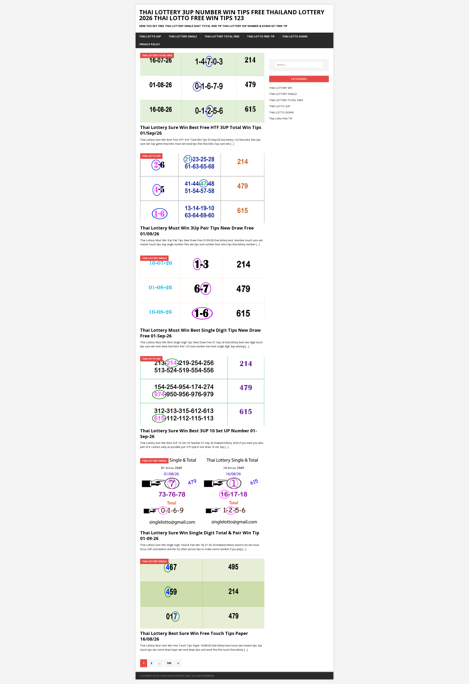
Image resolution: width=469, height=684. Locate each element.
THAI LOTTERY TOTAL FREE (221, 36)
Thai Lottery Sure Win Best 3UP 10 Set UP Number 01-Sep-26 (198, 433)
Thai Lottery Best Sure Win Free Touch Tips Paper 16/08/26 (194, 636)
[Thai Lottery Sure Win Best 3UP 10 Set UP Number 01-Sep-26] (202, 391)
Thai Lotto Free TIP (261, 36)
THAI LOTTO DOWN (294, 36)
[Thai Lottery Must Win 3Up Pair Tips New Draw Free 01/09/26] (202, 188)
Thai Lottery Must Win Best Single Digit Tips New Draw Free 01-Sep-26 (200, 333)
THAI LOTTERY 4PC (281, 88)
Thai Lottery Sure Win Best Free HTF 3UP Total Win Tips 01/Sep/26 (200, 130)
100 (169, 663)
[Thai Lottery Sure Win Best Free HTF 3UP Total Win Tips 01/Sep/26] (202, 88)
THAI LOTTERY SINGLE (183, 36)
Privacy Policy (149, 44)
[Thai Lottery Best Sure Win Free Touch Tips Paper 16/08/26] (202, 593)
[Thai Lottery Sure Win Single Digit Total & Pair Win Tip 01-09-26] (202, 493)
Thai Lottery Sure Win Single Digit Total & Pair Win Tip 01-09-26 (199, 535)
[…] (232, 143)
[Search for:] (299, 65)
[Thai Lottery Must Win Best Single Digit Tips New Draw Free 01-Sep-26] (202, 290)
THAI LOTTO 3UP (150, 36)
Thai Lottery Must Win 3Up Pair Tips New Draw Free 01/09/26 (197, 230)
